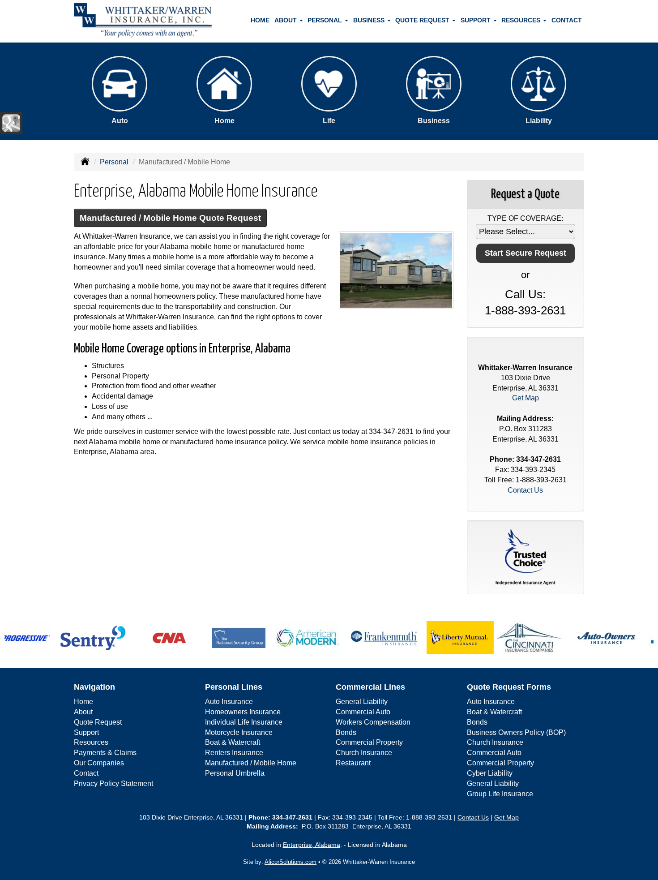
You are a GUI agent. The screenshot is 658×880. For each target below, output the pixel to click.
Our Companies (99, 763)
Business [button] (369, 20)
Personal (114, 162)
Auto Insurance (229, 701)
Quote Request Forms (509, 687)
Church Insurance (364, 752)
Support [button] (476, 20)
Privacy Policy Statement (113, 783)
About (83, 712)
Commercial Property (369, 742)
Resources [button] (521, 20)
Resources (91, 742)
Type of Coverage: (525, 218)
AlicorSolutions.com (290, 862)
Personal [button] (326, 20)
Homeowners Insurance (243, 712)
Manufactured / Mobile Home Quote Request (170, 218)
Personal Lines (233, 687)
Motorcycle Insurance (239, 732)
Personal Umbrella (235, 773)
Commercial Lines (370, 687)
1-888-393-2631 (525, 310)
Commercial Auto (363, 712)
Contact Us (525, 490)
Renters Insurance (234, 752)
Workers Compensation (373, 722)
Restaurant (353, 763)
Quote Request (98, 722)
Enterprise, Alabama (311, 844)
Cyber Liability (490, 773)
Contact (566, 20)
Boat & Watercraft (232, 742)
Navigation (94, 687)
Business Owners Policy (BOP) (516, 732)
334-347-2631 (391, 431)
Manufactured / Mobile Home (250, 763)
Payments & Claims (105, 752)
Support (86, 732)
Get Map (525, 398)
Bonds (346, 732)
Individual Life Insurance (243, 722)
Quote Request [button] (423, 20)
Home (260, 20)
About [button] (286, 20)
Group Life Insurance (500, 794)
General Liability (362, 701)
